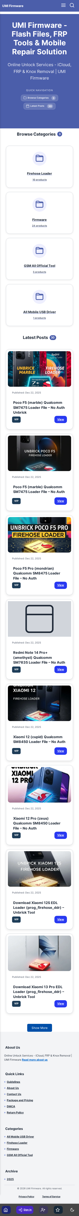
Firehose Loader (17, 1142)
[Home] (6, 1210)
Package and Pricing (20, 1100)
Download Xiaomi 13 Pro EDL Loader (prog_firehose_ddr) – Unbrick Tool (38, 991)
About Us (13, 1088)
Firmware (13, 1148)
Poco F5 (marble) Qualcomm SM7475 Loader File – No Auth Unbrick (39, 406)
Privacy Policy (26, 1196)
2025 (10, 1179)
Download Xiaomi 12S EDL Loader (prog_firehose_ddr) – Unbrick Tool (38, 906)
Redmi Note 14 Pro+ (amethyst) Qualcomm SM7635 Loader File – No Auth (39, 656)
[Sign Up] (43, 1210)
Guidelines (13, 1081)
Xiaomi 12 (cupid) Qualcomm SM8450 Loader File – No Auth (39, 739)
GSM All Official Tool (20, 1155)
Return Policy (15, 1112)
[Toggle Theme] (72, 1210)
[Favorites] (58, 1210)
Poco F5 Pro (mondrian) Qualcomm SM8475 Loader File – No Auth (36, 572)
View (60, 419)
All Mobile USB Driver (20, 1136)
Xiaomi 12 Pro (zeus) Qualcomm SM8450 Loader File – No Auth (37, 822)
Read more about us (35, 1059)
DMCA (11, 1106)
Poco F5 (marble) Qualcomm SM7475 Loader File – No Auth (39, 489)
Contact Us (14, 1094)
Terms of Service (51, 1196)
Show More (40, 1028)
